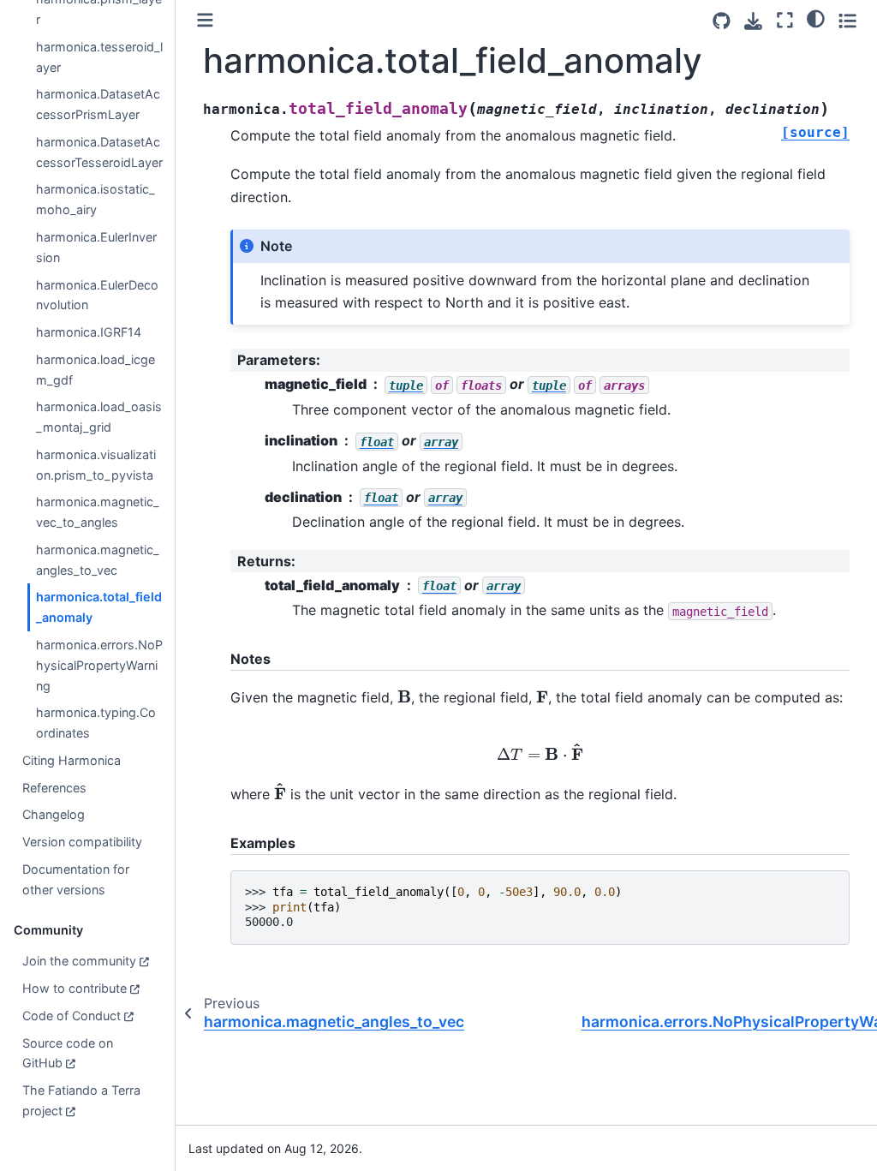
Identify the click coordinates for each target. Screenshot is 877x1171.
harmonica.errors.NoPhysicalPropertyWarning (99, 665)
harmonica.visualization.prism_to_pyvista (96, 464)
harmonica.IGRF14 (88, 332)
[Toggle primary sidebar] (205, 20)
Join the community (79, 960)
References (54, 787)
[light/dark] (816, 18)
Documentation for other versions (75, 879)
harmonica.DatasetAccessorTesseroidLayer (99, 152)
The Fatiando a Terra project (81, 1100)
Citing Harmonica (71, 760)
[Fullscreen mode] (785, 20)
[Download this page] (753, 21)
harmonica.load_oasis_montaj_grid (99, 416)
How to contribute (74, 988)
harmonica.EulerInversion (96, 247)
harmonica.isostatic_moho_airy (95, 199)
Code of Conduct (71, 1015)
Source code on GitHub (67, 1053)
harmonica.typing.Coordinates (96, 722)
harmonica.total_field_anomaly (99, 606)
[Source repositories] (721, 21)
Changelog (53, 814)
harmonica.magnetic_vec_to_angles (97, 511)
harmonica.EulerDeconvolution (97, 295)
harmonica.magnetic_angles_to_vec (97, 559)
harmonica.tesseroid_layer (99, 57)
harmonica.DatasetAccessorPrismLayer (98, 104)
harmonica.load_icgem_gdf (95, 369)
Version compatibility (82, 841)
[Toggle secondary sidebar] (847, 20)
